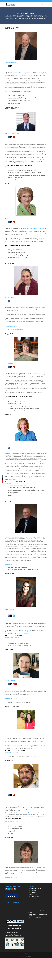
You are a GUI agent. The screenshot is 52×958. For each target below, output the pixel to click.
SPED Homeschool (9, 363)
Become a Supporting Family (12, 906)
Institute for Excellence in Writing (12, 133)
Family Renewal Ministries (10, 62)
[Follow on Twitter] (11, 66)
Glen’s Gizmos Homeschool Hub (22, 812)
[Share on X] (1, 479)
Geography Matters (9, 611)
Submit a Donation (32, 892)
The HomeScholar (9, 218)
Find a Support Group (32, 894)
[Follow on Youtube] (14, 137)
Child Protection (31, 902)
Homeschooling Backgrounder (34, 917)
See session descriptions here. (11, 166)
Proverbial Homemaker (10, 680)
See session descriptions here (11, 93)
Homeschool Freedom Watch (34, 888)
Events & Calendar (32, 898)
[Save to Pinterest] (1, 481)
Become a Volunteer (10, 908)
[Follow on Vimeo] (14, 616)
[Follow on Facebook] (9, 66)
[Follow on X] (11, 616)
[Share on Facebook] (1, 476)
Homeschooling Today (10, 609)
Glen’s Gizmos (8, 791)
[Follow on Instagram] (14, 684)
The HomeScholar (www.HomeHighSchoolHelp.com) (33, 228)
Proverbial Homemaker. (14, 691)
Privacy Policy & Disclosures (34, 900)
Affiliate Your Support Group (12, 904)
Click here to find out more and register (23, 162)
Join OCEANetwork (32, 890)
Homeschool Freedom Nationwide (35, 908)
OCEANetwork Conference (33, 896)
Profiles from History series (29, 631)
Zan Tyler (7, 444)
